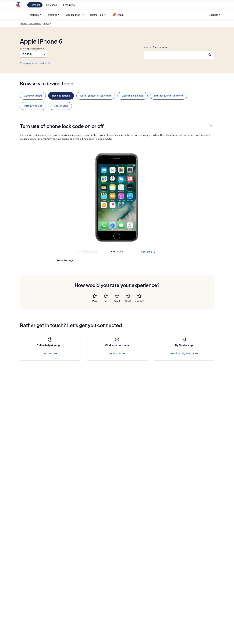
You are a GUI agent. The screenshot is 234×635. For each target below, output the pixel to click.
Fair (106, 300)
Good (117, 300)
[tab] (33, 96)
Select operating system (32, 48)
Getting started (33, 95)
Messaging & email (132, 95)
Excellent (139, 300)
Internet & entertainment (168, 95)
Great (128, 300)
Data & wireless (33, 106)
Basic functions (61, 95)
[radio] (94, 296)
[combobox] (175, 55)
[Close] (211, 125)
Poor (94, 300)
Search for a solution (156, 47)
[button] (33, 54)
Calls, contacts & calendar (95, 95)
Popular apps (60, 106)
